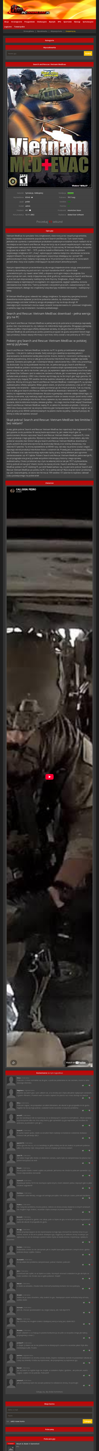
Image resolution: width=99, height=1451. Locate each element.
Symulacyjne (88, 22)
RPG (59, 22)
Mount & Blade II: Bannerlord (27, 1444)
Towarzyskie (19, 27)
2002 (32, 214)
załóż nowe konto (18, 1421)
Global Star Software (76, 214)
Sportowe (68, 22)
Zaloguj (87, 1421)
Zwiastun (49, 483)
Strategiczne (16, 22)
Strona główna (29, 31)
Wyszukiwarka (42, 31)
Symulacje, (29, 193)
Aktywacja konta (56, 31)
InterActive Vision (74, 210)
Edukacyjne (42, 22)
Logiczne (8, 27)
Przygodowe (29, 22)
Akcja (6, 22)
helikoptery (38, 193)
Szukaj (88, 53)
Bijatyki (52, 22)
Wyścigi (77, 22)
